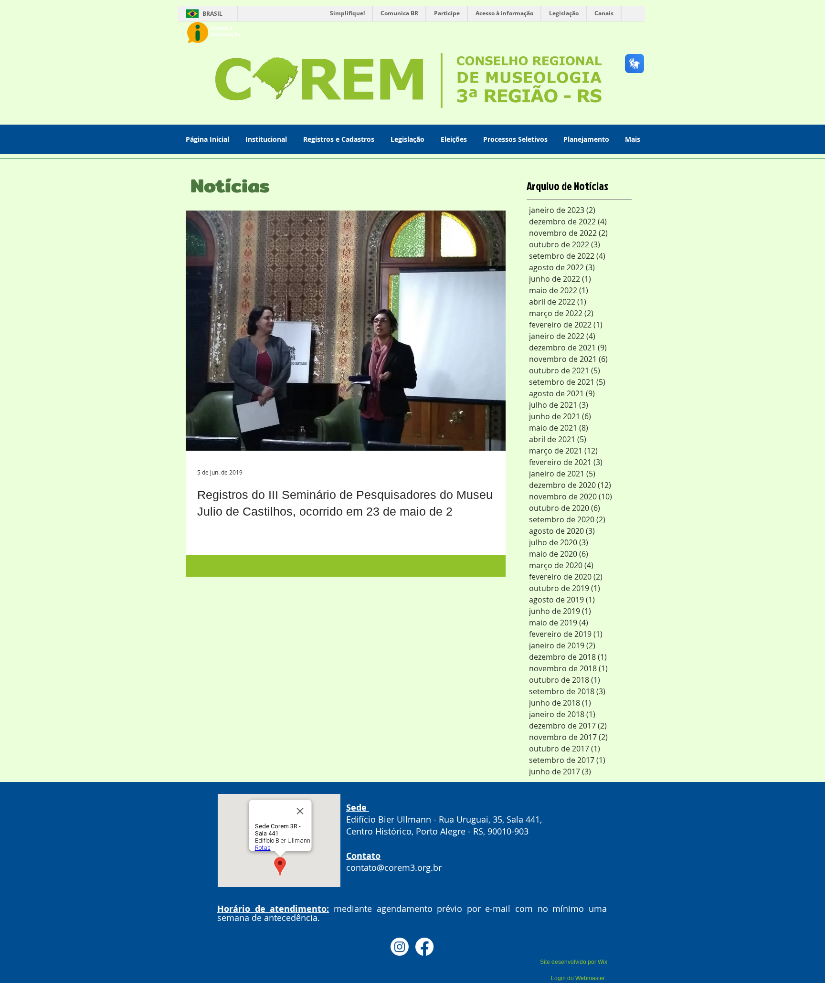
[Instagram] (400, 947)
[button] (267, 139)
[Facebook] (424, 947)
